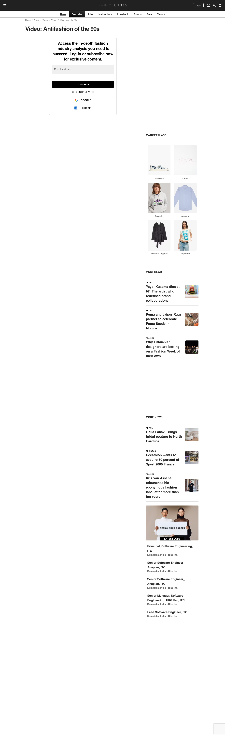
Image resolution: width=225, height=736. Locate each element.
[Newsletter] (208, 5)
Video (45, 20)
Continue (83, 84)
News (36, 20)
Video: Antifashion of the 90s (64, 20)
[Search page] (214, 5)
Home (28, 20)
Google (86, 100)
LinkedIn (86, 108)
